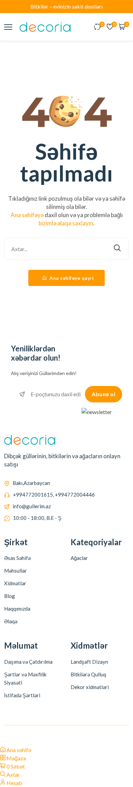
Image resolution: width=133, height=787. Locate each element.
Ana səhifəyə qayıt (71, 278)
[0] (97, 27)
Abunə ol (103, 394)
